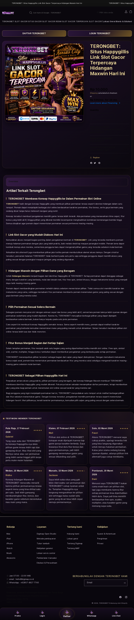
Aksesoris (11, 558)
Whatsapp (91, 616)
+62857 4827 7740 (30, 583)
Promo (18, 616)
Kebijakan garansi (45, 548)
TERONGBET (104, 603)
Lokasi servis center (46, 553)
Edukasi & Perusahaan (47, 563)
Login (42, 616)
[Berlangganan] (124, 583)
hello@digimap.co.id (25, 579)
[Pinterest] (100, 163)
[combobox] (53, 12)
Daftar (67, 616)
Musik (9, 553)
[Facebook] (92, 163)
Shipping (94, 93)
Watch (10, 548)
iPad (8, 539)
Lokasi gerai (72, 539)
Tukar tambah (43, 543)
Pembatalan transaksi (47, 558)
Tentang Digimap (75, 543)
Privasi (100, 543)
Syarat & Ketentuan (106, 534)
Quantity (94, 110)
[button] (8, 21)
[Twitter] (95, 163)
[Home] (8, 12)
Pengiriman (102, 539)
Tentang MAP (73, 548)
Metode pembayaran (46, 539)
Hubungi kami (73, 534)
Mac (8, 534)
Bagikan (96, 157)
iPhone (10, 543)
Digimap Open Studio (46, 534)
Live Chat (116, 616)
